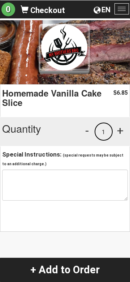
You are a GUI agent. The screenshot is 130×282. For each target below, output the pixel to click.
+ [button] (120, 130)
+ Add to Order (65, 270)
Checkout (47, 10)
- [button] (87, 130)
